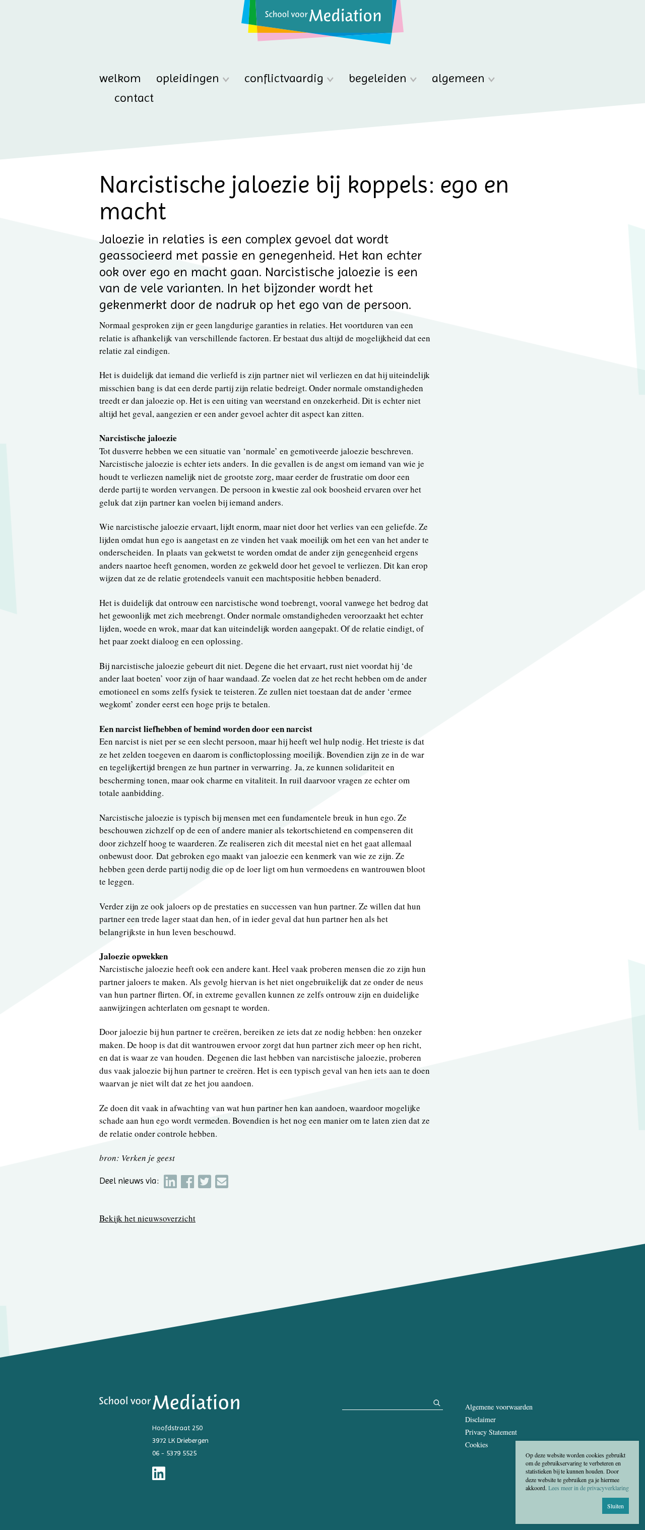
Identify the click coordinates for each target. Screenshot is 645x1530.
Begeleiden (378, 78)
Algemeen (458, 78)
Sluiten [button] (615, 1506)
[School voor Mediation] (322, 22)
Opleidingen (187, 78)
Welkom (120, 78)
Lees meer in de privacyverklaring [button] (588, 1488)
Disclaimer (480, 1419)
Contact (134, 98)
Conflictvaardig (284, 78)
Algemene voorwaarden (499, 1407)
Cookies (476, 1444)
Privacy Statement (491, 1432)
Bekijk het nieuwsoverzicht (147, 1218)
